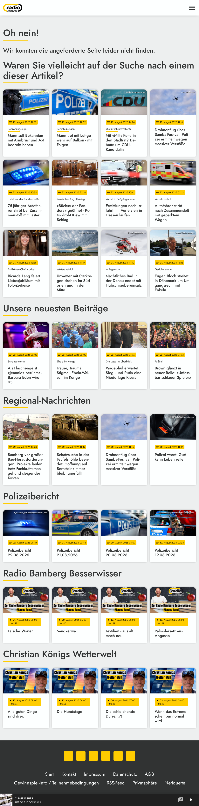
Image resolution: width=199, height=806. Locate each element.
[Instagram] (93, 756)
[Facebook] (81, 756)
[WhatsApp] (68, 756)
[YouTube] (105, 756)
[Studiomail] (118, 756)
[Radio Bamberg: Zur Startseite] (95, 8)
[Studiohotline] (130, 756)
